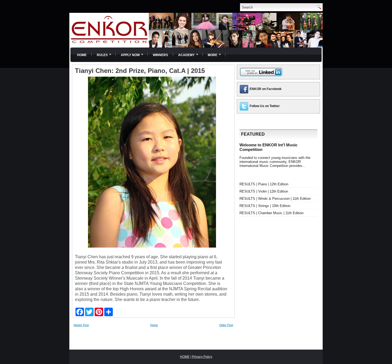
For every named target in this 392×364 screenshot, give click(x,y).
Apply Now (132, 54)
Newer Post (81, 325)
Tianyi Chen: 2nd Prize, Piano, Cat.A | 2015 (140, 71)
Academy (188, 54)
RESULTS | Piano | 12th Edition (263, 184)
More (214, 54)
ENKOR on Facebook (266, 89)
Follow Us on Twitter (265, 106)
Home (82, 55)
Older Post (226, 325)
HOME (185, 357)
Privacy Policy (202, 357)
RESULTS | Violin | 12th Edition (263, 191)
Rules (104, 54)
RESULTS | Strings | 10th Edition (264, 206)
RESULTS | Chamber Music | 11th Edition (271, 213)
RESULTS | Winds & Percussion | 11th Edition (275, 199)
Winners (160, 55)
